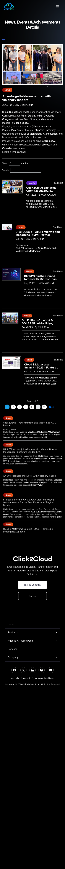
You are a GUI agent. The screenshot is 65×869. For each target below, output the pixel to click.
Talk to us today (32, 584)
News (7, 90)
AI (44, 133)
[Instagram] (42, 670)
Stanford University (45, 130)
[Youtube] (51, 670)
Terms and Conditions (44, 678)
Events (32, 183)
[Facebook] (14, 670)
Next (51, 407)
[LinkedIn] (32, 670)
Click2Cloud (9, 112)
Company (13, 657)
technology (36, 133)
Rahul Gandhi (28, 115)
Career (32, 596)
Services (12, 649)
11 (44, 407)
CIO (34, 126)
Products (13, 632)
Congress (7, 115)
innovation (51, 133)
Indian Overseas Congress (35, 475)
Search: (5, 170)
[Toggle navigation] (57, 6)
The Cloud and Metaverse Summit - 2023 (21, 528)
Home (11, 624)
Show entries (15, 163)
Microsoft (41, 295)
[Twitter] (23, 670)
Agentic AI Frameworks (20, 640)
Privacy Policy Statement (19, 678)
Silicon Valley (20, 122)
